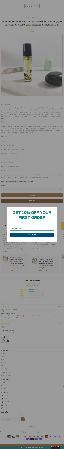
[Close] (55, 209)
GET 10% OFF (32, 235)
